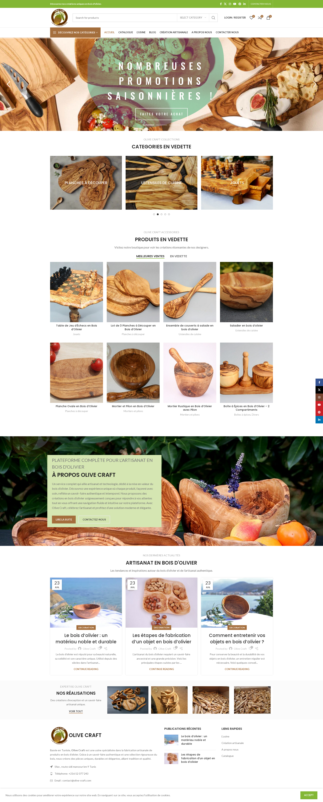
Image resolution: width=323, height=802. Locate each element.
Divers (255, 414)
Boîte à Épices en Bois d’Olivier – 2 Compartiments (247, 408)
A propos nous (230, 749)
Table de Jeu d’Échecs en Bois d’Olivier (76, 327)
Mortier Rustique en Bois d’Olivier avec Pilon (190, 408)
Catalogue (228, 755)
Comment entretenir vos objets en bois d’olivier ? (237, 638)
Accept (309, 795)
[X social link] (225, 4)
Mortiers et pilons (133, 411)
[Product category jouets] (161, 183)
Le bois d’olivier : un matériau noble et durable (86, 638)
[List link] (104, 774)
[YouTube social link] (234, 4)
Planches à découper (133, 334)
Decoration (86, 627)
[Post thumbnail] (171, 741)
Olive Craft (89, 648)
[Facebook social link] (221, 4)
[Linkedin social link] (244, 4)
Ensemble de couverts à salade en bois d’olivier (189, 327)
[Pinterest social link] (239, 4)
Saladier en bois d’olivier (246, 325)
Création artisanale (233, 743)
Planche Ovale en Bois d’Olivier (76, 406)
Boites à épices (242, 414)
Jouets (76, 334)
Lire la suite (64, 519)
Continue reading (86, 669)
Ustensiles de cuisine (190, 334)
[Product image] (76, 292)
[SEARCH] (213, 17)
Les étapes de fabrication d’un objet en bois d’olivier (161, 638)
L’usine (225, 736)
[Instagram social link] (230, 4)
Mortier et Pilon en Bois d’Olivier (133, 406)
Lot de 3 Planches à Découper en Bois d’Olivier (133, 327)
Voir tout (76, 711)
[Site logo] (59, 17)
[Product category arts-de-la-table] (237, 183)
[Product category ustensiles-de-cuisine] (86, 183)
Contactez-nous (94, 519)
